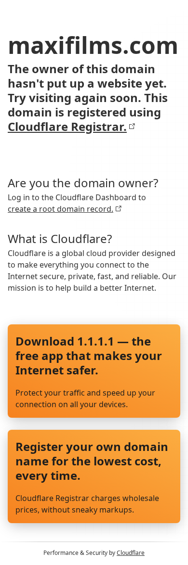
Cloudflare (131, 553)
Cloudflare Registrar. (67, 126)
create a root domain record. (60, 209)
